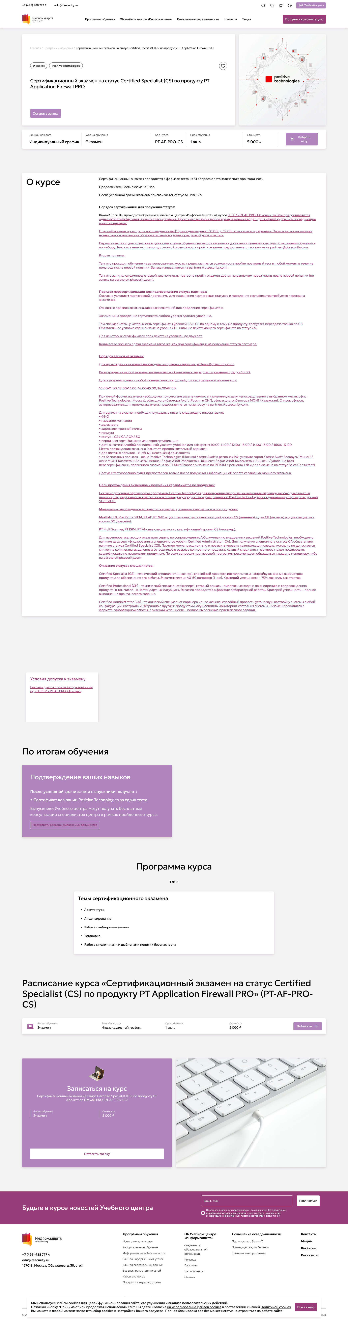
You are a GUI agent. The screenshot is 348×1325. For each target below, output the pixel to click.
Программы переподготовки (142, 1282)
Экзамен (39, 65)
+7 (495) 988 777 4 (36, 1255)
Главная (35, 48)
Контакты (230, 19)
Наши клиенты (193, 1271)
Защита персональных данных (143, 1265)
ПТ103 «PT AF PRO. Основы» (59, 691)
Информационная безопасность (144, 1253)
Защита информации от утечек (143, 1259)
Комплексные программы (249, 1253)
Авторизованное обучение (140, 1247)
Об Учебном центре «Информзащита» (146, 19)
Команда (190, 1259)
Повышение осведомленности (198, 19)
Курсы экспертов (134, 1276)
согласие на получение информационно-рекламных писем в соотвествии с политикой (243, 1214)
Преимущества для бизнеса (250, 1247)
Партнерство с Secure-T (247, 1241)
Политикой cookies (276, 1307)
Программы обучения (100, 19)
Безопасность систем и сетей (142, 1270)
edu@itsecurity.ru (35, 1260)
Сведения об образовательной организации (195, 1249)
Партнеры (191, 1265)
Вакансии (308, 1248)
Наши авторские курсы (138, 1241)
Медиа (246, 19)
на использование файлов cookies (194, 1307)
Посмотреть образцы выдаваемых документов (65, 825)
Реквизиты (309, 1255)
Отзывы (189, 1277)
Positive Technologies (66, 65)
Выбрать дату (304, 139)
